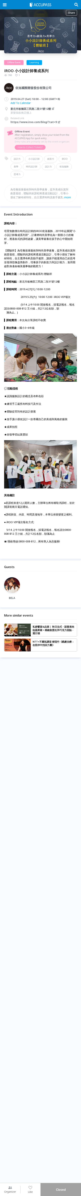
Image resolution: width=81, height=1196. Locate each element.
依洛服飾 (64, 166)
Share (71, 12)
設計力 (17, 158)
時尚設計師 (31, 166)
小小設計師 (34, 158)
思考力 (17, 174)
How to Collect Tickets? (30, 147)
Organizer (10, 1191)
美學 (16, 166)
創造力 (50, 158)
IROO (65, 158)
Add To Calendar (21, 103)
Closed (61, 1190)
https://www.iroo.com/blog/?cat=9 (34, 122)
